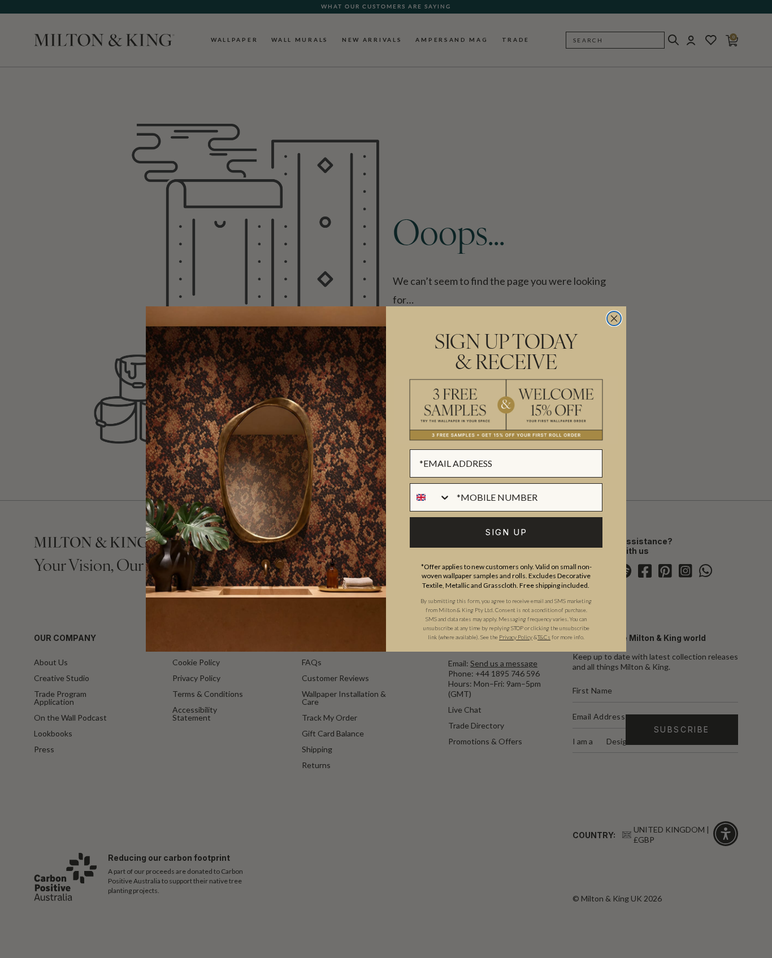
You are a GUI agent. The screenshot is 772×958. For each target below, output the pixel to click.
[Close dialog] (614, 318)
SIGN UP (506, 532)
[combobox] (430, 497)
